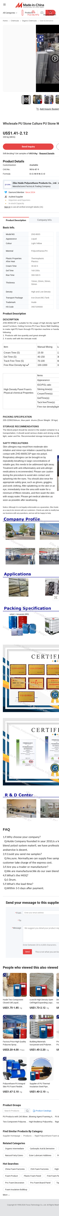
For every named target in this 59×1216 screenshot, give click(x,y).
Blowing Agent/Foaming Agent (42, 1116)
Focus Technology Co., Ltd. (36, 1205)
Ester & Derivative (46, 20)
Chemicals (15, 20)
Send (27, 951)
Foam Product (11, 1175)
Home (5, 20)
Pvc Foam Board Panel (40, 1182)
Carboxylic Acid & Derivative (42, 1148)
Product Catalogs (43, 1110)
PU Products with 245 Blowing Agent (16, 1116)
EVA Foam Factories (40, 1169)
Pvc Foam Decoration (14, 1182)
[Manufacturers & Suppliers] (29, 5)
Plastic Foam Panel (32, 1175)
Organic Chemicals (29, 20)
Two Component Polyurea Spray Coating (21, 1121)
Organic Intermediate (14, 1148)
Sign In (7, 207)
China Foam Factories (15, 1169)
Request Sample (46, 153)
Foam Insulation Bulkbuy (16, 1189)
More (5, 1194)
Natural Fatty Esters (14, 1155)
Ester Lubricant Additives (40, 1155)
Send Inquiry (28, 146)
